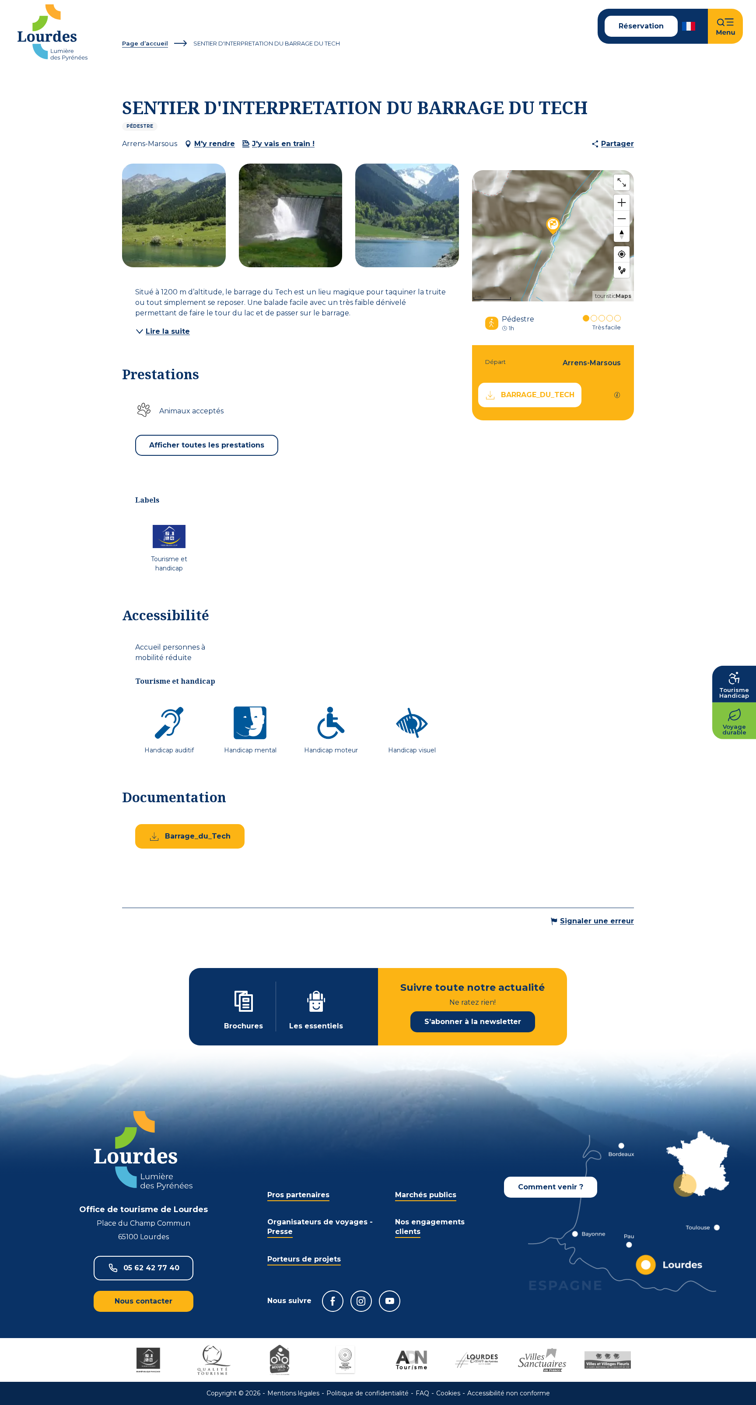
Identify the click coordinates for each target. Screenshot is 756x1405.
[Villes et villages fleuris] (608, 1360)
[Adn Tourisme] (411, 1360)
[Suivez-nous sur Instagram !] (361, 1301)
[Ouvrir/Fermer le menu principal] (725, 26)
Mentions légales (293, 1393)
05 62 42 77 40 (151, 1268)
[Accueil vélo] (280, 1360)
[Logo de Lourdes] (143, 1150)
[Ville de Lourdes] (476, 1360)
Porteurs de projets (304, 1259)
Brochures (243, 1026)
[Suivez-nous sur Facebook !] (332, 1301)
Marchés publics (425, 1195)
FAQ (422, 1393)
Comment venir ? (550, 1187)
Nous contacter (143, 1301)
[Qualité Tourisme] (214, 1360)
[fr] (689, 26)
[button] (689, 26)
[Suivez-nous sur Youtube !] (389, 1301)
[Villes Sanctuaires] (542, 1360)
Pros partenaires (298, 1195)
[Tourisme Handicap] (148, 1360)
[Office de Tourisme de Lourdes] (53, 32)
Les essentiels (316, 1026)
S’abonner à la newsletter (472, 1021)
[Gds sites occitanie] (345, 1360)
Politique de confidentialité (367, 1393)
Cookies (448, 1393)
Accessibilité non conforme (508, 1393)
